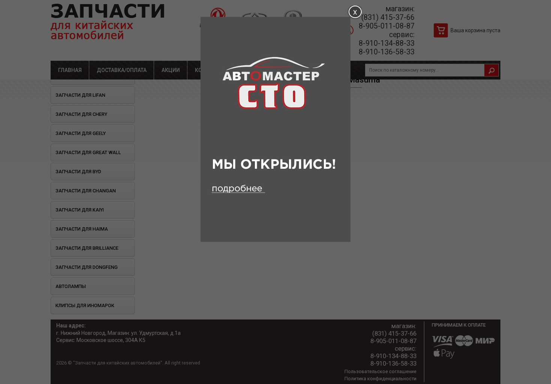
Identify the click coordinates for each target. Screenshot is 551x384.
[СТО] (275, 240)
